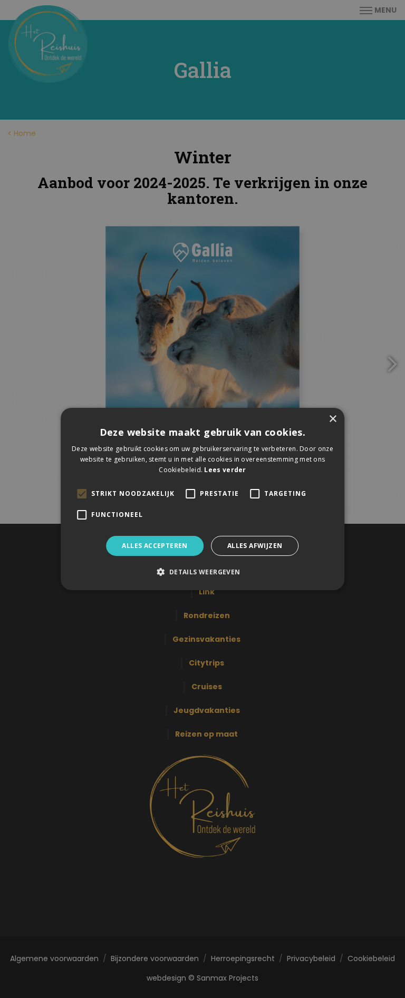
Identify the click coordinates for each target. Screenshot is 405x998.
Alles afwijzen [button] (255, 545)
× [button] (332, 419)
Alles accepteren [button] (154, 545)
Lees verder (225, 469)
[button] (202, 571)
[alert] (202, 499)
